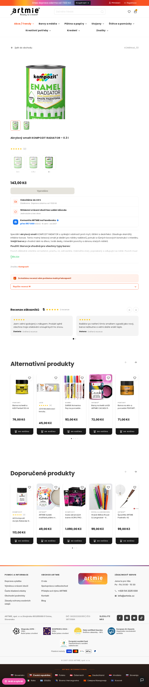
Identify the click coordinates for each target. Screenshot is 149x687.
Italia (31, 680)
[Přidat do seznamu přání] (29, 378)
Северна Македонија (95, 680)
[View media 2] (26, 126)
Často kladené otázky (15, 590)
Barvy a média (48, 23)
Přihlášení (116, 3)
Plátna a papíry (74, 23)
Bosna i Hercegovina (67, 680)
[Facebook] (120, 618)
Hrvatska (115, 675)
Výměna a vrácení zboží (16, 586)
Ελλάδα (45, 680)
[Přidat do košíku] (21, 431)
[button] (71, 438)
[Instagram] (127, 618)
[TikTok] (141, 618)
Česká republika (39, 675)
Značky (101, 30)
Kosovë (116, 680)
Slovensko (17, 675)
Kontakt (45, 595)
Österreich (77, 675)
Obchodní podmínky (15, 595)
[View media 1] (15, 126)
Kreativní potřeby (37, 30)
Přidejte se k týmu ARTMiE (54, 590)
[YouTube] (134, 618)
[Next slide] (135, 362)
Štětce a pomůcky (120, 23)
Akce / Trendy (22, 23)
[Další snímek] (30, 387)
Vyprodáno (42, 191)
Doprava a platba (13, 581)
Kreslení (72, 30)
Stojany (96, 23)
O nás (44, 581)
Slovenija (132, 675)
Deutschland (96, 675)
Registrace (131, 3)
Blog (43, 600)
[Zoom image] (45, 94)
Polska (60, 675)
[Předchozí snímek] (13, 387)
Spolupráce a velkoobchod (54, 586)
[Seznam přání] (129, 12)
